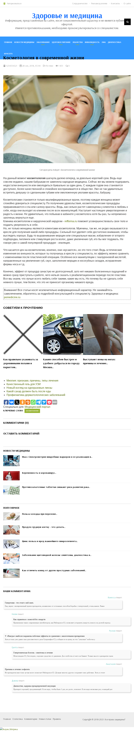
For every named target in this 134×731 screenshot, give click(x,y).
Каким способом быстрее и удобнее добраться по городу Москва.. (61, 363)
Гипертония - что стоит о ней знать (19, 603)
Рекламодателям (99, 3)
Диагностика (114, 42)
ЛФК (104, 42)
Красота (8, 53)
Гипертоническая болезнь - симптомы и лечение (33, 653)
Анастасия (111, 664)
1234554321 (11, 65)
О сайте (127, 3)
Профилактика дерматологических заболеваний (36, 395)
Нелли (14, 614)
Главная (8, 42)
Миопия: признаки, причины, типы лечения (32, 380)
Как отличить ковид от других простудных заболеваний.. (54, 570)
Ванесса (112, 597)
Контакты (115, 3)
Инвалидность (92, 42)
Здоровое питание (61, 42)
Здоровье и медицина (67, 15)
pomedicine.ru (12, 297)
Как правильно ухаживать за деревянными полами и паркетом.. (20, 363)
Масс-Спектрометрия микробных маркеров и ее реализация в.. (57, 456)
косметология (32, 411)
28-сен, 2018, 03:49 (31, 65)
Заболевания (43, 42)
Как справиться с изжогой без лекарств (29, 619)
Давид (15, 680)
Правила (57, 718)
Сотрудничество (79, 3)
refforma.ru (71, 221)
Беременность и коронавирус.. (39, 472)
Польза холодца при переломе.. (39, 513)
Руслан (112, 630)
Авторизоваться (14, 3)
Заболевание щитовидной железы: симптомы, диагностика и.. (56, 555)
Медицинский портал (37, 406)
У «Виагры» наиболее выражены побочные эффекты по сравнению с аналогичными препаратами (44, 636)
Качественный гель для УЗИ (24, 384)
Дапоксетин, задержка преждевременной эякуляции (34, 686)
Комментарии (30, 718)
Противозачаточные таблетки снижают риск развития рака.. (56, 487)
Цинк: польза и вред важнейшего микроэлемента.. (50, 541)
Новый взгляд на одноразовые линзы (29, 387)
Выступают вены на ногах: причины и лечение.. (99, 361)
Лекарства (78, 42)
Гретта (15, 647)
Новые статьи (45, 718)
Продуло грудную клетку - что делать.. (43, 526)
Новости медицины (24, 42)
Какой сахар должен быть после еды (29, 391)
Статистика (17, 718)
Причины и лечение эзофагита (17, 669)
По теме (49, 65)
